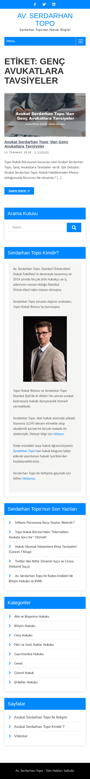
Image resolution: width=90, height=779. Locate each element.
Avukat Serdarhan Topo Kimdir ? (39, 727)
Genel (30, 96)
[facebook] (35, 4)
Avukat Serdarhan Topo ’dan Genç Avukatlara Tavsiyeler (36, 144)
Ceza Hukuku (23, 635)
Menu (11, 41)
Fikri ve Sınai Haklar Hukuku (34, 645)
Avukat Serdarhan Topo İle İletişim (40, 717)
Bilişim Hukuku (24, 626)
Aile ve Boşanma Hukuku (31, 616)
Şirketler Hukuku (25, 682)
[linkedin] (53, 4)
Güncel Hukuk (58, 96)
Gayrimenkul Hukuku (29, 654)
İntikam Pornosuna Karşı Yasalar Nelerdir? (45, 523)
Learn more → (19, 191)
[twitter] (44, 4)
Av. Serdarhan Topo (45, 19)
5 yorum (42, 152)
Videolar (20, 736)
